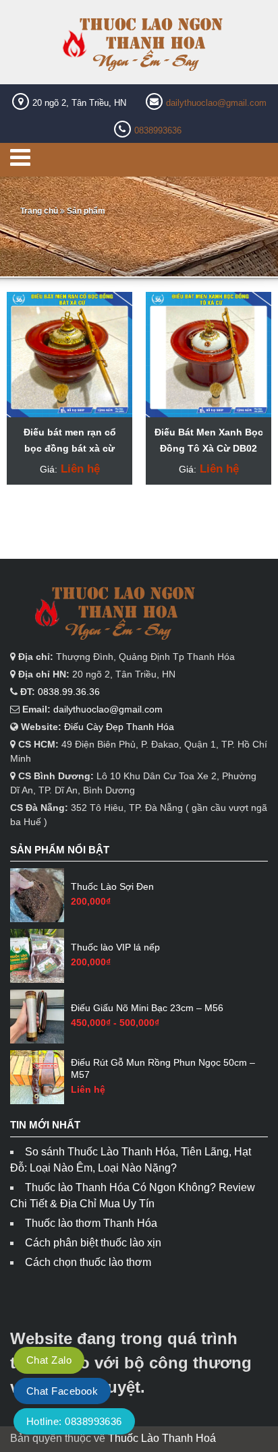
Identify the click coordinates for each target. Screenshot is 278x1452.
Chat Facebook (62, 1391)
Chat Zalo (49, 1360)
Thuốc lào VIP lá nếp (115, 947)
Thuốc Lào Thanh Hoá (162, 1438)
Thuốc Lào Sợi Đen (112, 886)
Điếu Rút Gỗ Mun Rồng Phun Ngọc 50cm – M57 (163, 1068)
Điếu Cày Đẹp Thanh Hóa (119, 726)
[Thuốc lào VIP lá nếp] (37, 956)
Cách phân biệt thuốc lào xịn (93, 1242)
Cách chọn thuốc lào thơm (88, 1262)
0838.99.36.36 (69, 691)
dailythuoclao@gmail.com (216, 103)
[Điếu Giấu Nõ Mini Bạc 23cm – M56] (37, 1016)
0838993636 (158, 130)
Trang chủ (39, 211)
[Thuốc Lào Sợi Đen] (37, 895)
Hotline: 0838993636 (74, 1421)
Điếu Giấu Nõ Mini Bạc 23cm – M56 (147, 1007)
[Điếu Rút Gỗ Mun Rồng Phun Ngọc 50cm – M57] (37, 1077)
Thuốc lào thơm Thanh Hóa (91, 1223)
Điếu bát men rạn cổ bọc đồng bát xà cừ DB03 (70, 448)
